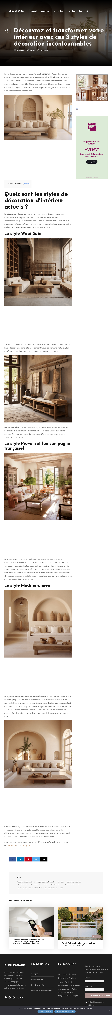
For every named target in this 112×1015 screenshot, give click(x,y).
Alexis (32, 50)
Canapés (63, 978)
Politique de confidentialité (41, 990)
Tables (75, 989)
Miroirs (69, 989)
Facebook (12, 845)
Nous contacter (37, 979)
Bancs (60, 974)
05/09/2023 (20, 50)
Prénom (88, 986)
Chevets (60, 982)
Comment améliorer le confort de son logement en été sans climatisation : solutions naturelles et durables (28, 941)
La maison (44, 11)
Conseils (47, 933)
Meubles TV (62, 989)
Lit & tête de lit (64, 985)
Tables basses (63, 992)
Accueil (34, 11)
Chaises (72, 978)
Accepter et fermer (45, 1012)
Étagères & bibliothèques (68, 995)
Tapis (71, 993)
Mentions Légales (38, 985)
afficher (26, 184)
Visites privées (75, 11)
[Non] (109, 1010)
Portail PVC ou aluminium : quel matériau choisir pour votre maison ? (78, 944)
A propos (34, 974)
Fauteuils (68, 982)
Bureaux (72, 974)
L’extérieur (59, 11)
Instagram (26, 845)
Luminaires (75, 986)
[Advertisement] (38, 158)
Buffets (65, 974)
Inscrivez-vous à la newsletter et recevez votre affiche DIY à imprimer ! (96, 969)
